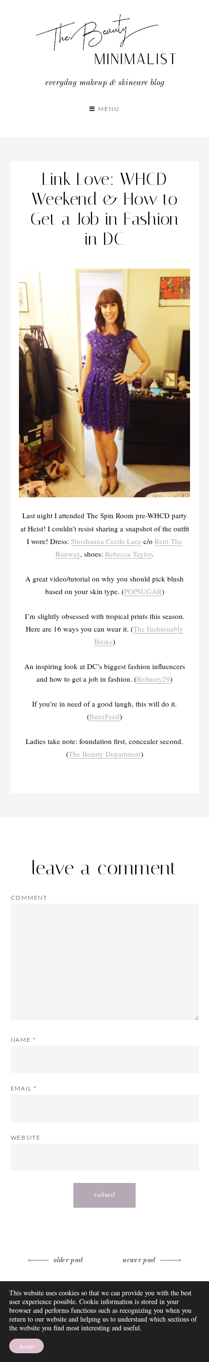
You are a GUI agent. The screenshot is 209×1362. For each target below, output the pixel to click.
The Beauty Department (105, 754)
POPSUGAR (143, 591)
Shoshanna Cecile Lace (106, 541)
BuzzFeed (104, 716)
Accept (26, 1346)
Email (24, 1088)
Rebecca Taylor (128, 554)
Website (26, 1137)
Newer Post (139, 1260)
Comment (29, 897)
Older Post (68, 1260)
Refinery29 (153, 679)
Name (23, 1039)
